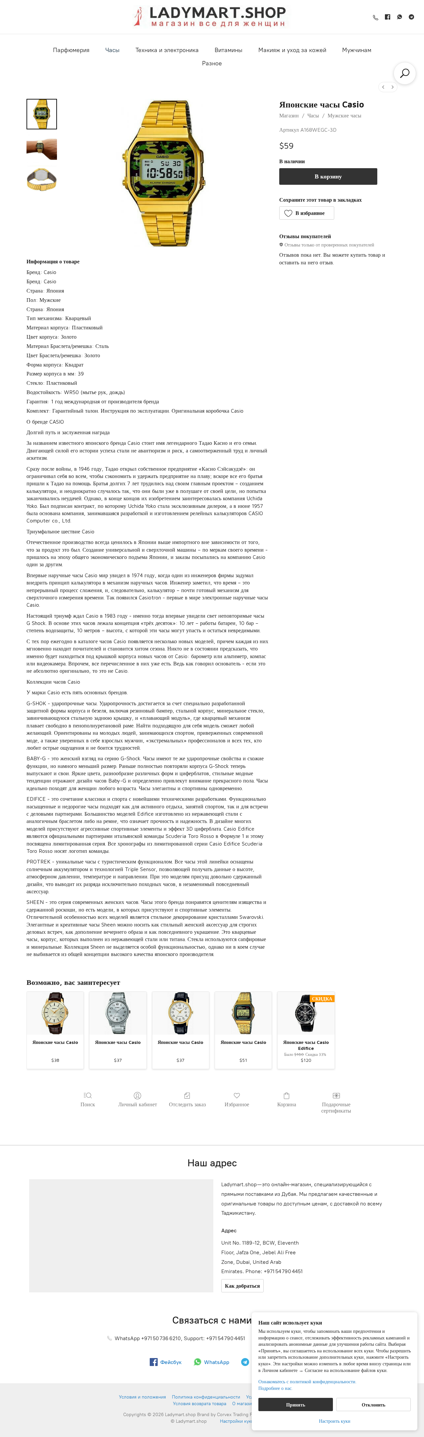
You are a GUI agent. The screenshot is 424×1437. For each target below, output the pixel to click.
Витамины (228, 50)
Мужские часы (344, 115)
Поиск (87, 1104)
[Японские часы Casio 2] (41, 180)
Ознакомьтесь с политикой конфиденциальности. (307, 1381)
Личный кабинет (137, 1104)
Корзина (286, 1104)
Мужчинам (356, 50)
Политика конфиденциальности (206, 1397)
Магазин (289, 115)
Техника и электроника (167, 50)
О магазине (244, 1403)
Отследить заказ (187, 1104)
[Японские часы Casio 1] (41, 147)
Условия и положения (142, 1397)
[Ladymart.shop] (212, 17)
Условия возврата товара (199, 1403)
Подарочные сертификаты (336, 1107)
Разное (212, 63)
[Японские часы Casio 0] (41, 114)
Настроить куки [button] (334, 1421)
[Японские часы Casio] (55, 1013)
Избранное (237, 1104)
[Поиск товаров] (405, 73)
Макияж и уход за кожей (292, 50)
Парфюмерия (71, 50)
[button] (307, 213)
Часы (112, 50)
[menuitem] (383, 87)
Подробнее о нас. (275, 1388)
